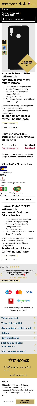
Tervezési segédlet (11, 323)
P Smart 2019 (8, 15)
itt (25, 392)
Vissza (5, 9)
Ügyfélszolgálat (10, 337)
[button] (20, 3)
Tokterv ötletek (9, 318)
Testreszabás (8, 402)
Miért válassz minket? (13, 351)
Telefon (5, 13)
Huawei (15, 13)
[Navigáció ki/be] (33, 3)
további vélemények (9, 280)
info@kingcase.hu (18, 375)
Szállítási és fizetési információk (12, 344)
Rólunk (5, 333)
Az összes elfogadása (25, 401)
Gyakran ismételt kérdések (16, 328)
